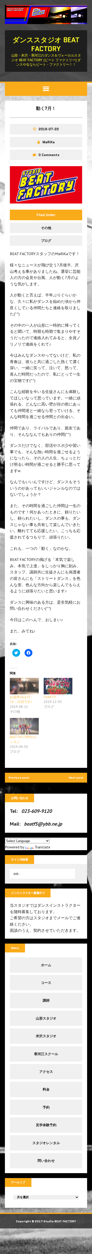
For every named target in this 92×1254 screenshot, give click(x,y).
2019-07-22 (49, 129)
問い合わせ (46, 1160)
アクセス (46, 1071)
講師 (46, 1000)
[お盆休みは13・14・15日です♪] (24, 686)
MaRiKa (48, 142)
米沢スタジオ (46, 1036)
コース (46, 982)
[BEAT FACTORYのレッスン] (24, 726)
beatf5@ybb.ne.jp (43, 824)
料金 (46, 1089)
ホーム (46, 964)
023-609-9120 (36, 811)
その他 (46, 227)
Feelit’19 (50, 697)
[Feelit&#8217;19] (58, 686)
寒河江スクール (46, 1053)
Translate (42, 847)
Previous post (19, 777)
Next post (76, 777)
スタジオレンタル (46, 1142)
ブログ (46, 240)
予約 (46, 1107)
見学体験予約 (46, 1125)
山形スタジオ (46, 1018)
